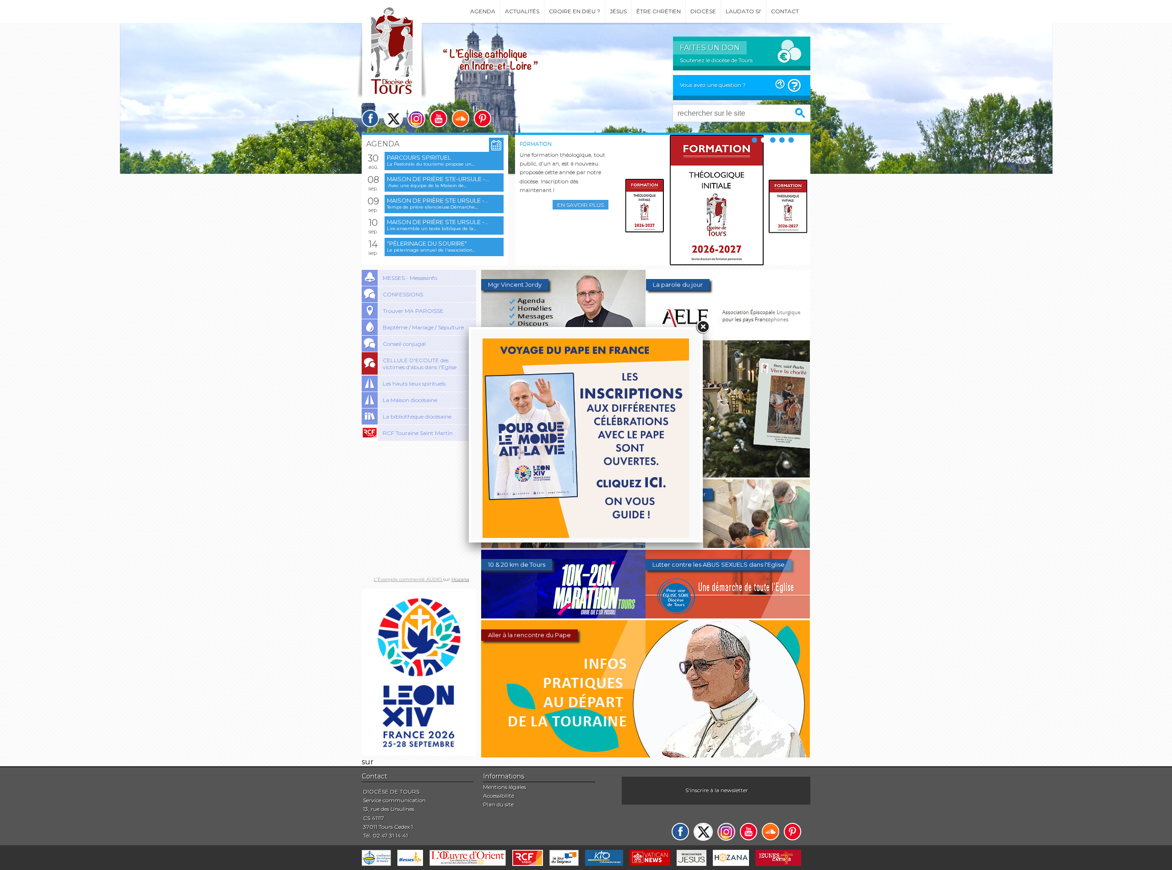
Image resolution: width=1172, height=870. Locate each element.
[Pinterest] (482, 118)
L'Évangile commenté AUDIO (408, 579)
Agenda (482, 11)
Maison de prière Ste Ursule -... (437, 200)
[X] (393, 119)
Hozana (460, 579)
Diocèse (703, 11)
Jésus (618, 11)
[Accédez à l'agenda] (496, 145)
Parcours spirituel (419, 157)
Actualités (522, 11)
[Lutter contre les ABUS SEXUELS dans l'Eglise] (728, 616)
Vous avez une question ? (713, 84)
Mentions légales (504, 787)
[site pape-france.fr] (419, 753)
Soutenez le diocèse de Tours (716, 60)
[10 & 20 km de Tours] (563, 616)
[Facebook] (370, 118)
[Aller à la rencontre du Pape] (645, 755)
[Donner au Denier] (728, 545)
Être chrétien (658, 11)
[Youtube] (438, 118)
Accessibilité (498, 795)
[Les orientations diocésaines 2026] (563, 545)
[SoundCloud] (460, 118)
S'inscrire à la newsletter (716, 790)
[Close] (703, 327)
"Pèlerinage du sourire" (427, 243)
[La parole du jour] (728, 336)
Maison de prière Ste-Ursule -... (438, 179)
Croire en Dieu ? (574, 11)
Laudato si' (743, 11)
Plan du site (498, 804)
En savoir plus (580, 204)
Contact (785, 11)
